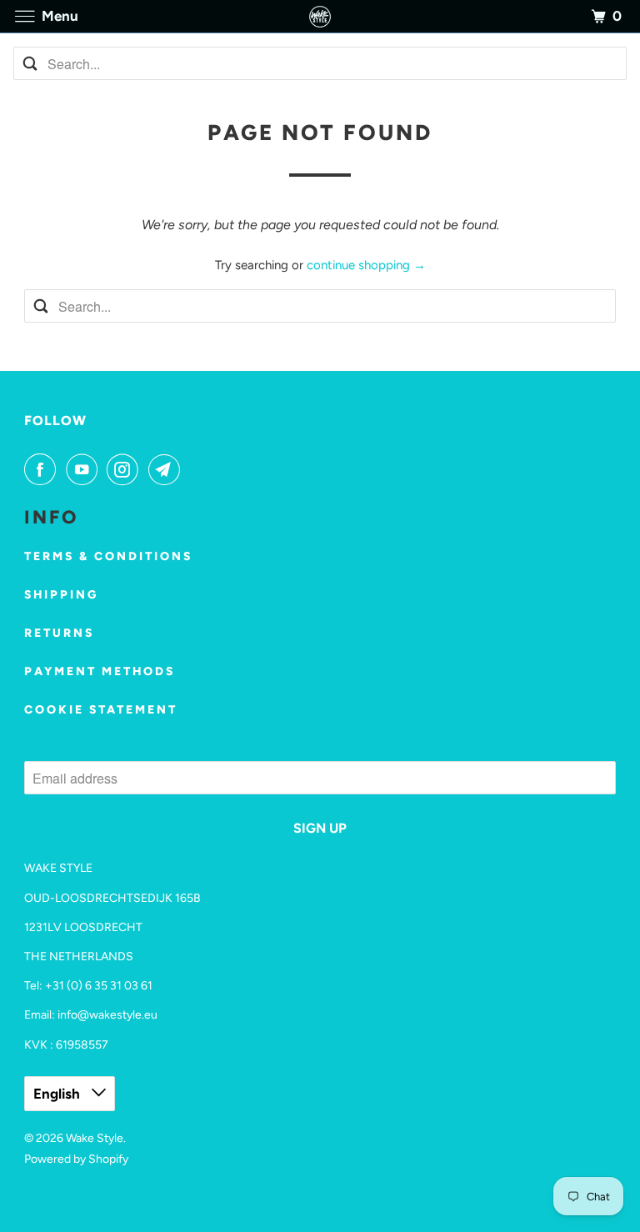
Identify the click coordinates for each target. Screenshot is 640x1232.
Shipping (61, 595)
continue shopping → (366, 265)
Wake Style (94, 1138)
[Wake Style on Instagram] (126, 469)
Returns (59, 633)
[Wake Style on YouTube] (85, 469)
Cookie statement (101, 710)
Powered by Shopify (76, 1159)
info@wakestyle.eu (108, 1015)
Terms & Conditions (108, 556)
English (58, 1093)
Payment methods (99, 671)
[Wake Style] (320, 16)
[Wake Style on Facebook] (43, 469)
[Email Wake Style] (167, 469)
